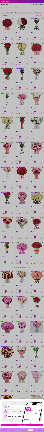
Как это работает (23, 430)
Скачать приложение (22, 425)
